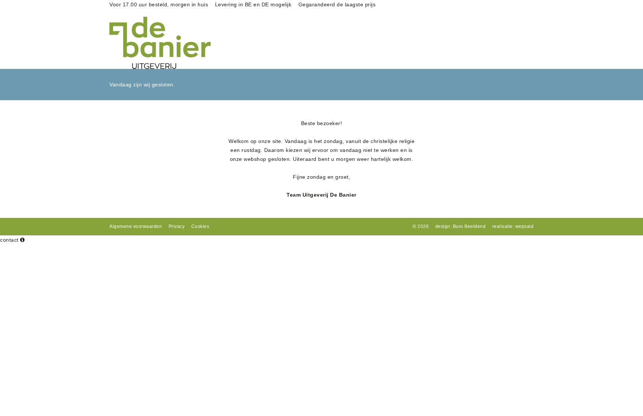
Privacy (177, 226)
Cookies (200, 226)
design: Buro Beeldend (460, 226)
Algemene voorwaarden (135, 226)
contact (9, 240)
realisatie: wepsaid (513, 226)
